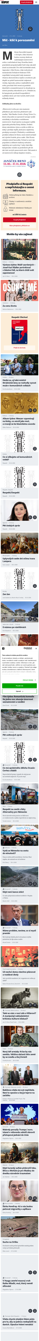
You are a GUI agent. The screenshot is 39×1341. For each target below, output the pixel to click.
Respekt (5, 463)
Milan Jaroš (6, 1251)
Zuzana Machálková (8, 1328)
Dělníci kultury (15, 1010)
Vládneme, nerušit (16, 1087)
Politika (5, 377)
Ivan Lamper (6, 565)
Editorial (7, 848)
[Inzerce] (19, 163)
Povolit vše (19, 685)
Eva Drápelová (7, 630)
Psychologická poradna (9, 969)
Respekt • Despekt (8, 490)
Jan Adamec (6, 1177)
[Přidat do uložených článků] (35, 256)
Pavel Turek (6, 705)
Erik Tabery (6, 862)
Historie (5, 1165)
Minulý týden (6, 555)
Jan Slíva (4, 45)
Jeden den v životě (8, 624)
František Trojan (17, 1099)
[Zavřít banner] (36, 648)
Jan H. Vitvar (6, 276)
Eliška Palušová (7, 427)
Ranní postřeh (9, 1203)
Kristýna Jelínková (8, 1099)
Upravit (18, 691)
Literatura (5, 303)
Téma (4, 806)
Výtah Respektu (15, 1316)
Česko (4, 1049)
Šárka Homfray (7, 1212)
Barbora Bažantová (8, 309)
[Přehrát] (30, 256)
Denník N (17, 984)
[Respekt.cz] (5, 2)
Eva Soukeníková (7, 389)
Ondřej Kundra (7, 1060)
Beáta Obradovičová (8, 984)
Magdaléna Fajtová (8, 1138)
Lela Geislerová (7, 597)
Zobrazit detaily (28, 680)
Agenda (5, 523)
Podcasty (7, 1010)
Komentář (8, 765)
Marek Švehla (6, 942)
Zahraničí (5, 36)
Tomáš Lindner (7, 821)
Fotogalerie (6, 1239)
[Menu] (36, 2)
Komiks (5, 591)
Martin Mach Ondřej (17, 597)
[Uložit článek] (30, 29)
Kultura (5, 262)
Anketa (5, 454)
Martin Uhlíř (6, 901)
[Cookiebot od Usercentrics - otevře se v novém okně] (24, 648)
